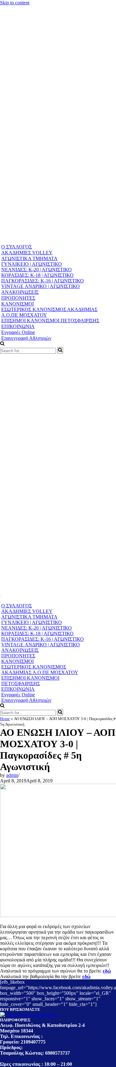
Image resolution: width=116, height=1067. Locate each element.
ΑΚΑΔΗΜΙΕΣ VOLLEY (27, 252)
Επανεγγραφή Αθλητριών (26, 338)
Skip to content (14, 2)
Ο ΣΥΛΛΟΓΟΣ (16, 246)
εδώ (107, 970)
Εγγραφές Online (18, 332)
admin (12, 775)
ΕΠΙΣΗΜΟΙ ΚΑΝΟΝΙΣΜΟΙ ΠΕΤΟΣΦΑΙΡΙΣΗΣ (50, 320)
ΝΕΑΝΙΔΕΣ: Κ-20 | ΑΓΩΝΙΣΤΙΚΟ (36, 269)
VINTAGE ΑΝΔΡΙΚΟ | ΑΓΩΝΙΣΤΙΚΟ (40, 286)
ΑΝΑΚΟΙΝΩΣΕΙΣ (20, 292)
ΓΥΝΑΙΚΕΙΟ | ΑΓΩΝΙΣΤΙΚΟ (31, 264)
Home (5, 718)
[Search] (60, 350)
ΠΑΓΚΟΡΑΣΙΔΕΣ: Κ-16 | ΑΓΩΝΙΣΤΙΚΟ (42, 280)
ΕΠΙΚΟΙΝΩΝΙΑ (18, 326)
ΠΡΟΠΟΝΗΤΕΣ (18, 298)
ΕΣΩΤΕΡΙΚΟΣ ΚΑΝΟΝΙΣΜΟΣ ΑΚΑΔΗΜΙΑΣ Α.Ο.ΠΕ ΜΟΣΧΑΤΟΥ (49, 312)
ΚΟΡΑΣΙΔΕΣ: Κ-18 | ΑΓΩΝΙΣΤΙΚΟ (37, 275)
